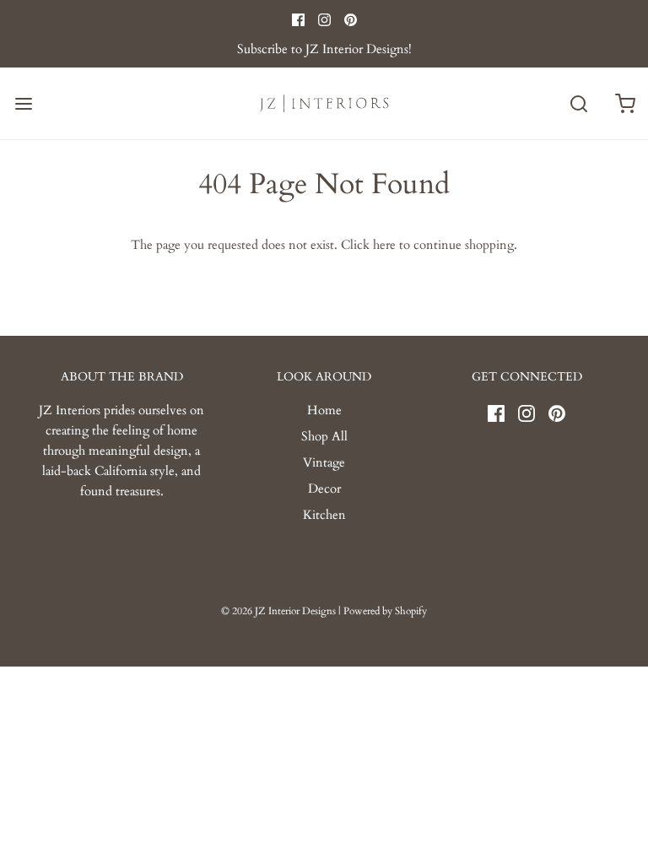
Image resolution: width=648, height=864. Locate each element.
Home (324, 410)
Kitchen (324, 514)
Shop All (324, 436)
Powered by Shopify (385, 611)
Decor (324, 488)
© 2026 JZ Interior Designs (278, 611)
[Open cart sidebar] (625, 103)
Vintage (324, 462)
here (384, 244)
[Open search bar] (578, 103)
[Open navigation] (23, 103)
